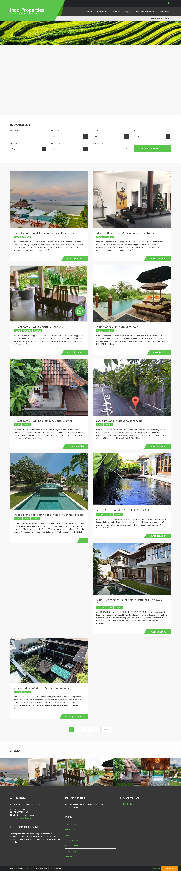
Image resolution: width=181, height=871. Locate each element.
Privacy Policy (71, 851)
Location (55, 131)
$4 (160, 353)
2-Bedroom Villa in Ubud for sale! (117, 326)
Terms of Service (72, 846)
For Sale (26, 237)
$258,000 (75, 353)
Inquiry (128, 11)
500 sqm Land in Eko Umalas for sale (119, 420)
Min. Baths (55, 143)
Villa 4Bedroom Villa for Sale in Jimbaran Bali (42, 688)
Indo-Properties (27, 10)
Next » (107, 729)
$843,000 (158, 259)
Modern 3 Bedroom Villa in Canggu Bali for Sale (126, 233)
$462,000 (158, 632)
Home (89, 11)
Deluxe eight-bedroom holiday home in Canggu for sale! (49, 514)
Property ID (15, 131)
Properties (102, 11)
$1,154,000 (74, 717)
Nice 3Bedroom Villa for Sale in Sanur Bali (123, 510)
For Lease (27, 331)
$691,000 (75, 259)
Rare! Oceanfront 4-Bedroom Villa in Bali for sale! (45, 233)
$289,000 (158, 447)
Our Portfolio (71, 824)
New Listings (70, 830)
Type (136, 131)
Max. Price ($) (98, 143)
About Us (163, 11)
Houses (18, 519)
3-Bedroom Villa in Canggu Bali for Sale (39, 326)
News (116, 11)
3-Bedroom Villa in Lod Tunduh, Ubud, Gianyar (43, 420)
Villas (17, 237)
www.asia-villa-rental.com (20, 818)
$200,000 (158, 536)
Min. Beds (13, 143)
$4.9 (76, 447)
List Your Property (145, 11)
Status (95, 131)
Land (99, 425)
